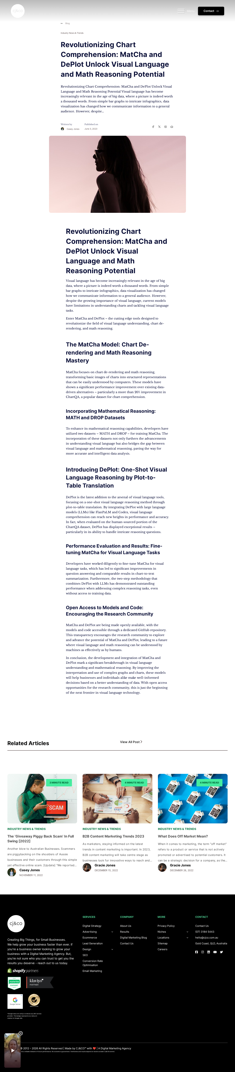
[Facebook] (153, 126)
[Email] (171, 126)
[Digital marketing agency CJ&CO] (18, 11)
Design (87, 949)
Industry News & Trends (72, 33)
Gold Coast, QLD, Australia (211, 943)
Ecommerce (90, 937)
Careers (162, 949)
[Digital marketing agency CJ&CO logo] (16, 923)
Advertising (90, 931)
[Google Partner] (15, 1001)
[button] (174, 742)
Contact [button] (209, 11)
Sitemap (163, 943)
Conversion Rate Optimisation (93, 963)
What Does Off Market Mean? (183, 836)
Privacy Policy (166, 925)
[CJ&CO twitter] (221, 952)
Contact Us (126, 943)
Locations (163, 937)
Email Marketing (92, 971)
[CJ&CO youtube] (215, 952)
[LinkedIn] (165, 126)
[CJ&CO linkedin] (208, 952)
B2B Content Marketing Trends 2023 (113, 836)
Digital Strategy (92, 925)
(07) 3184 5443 (204, 931)
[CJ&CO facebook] (196, 952)
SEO (85, 955)
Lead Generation (93, 943)
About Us (125, 925)
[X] (159, 126)
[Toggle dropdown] (112, 949)
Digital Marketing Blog (133, 937)
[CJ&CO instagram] (202, 952)
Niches (162, 931)
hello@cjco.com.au (206, 937)
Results (124, 931)
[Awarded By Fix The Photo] (36, 1000)
